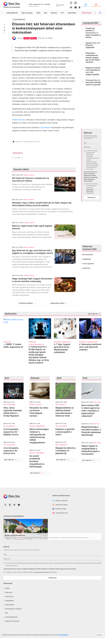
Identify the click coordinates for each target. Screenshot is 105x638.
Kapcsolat (8, 592)
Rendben (99, 635)
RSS (6, 613)
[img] (11, 4)
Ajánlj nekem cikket (57, 303)
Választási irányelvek (12, 621)
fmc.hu (20, 38)
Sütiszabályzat (63, 635)
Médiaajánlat (9, 600)
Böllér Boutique (20, 120)
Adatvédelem (9, 604)
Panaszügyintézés (11, 617)
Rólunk (7, 588)
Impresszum (9, 596)
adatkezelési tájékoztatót (41, 572)
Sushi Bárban (45, 127)
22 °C (62, 5)
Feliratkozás (91, 197)
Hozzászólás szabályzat (13, 609)
